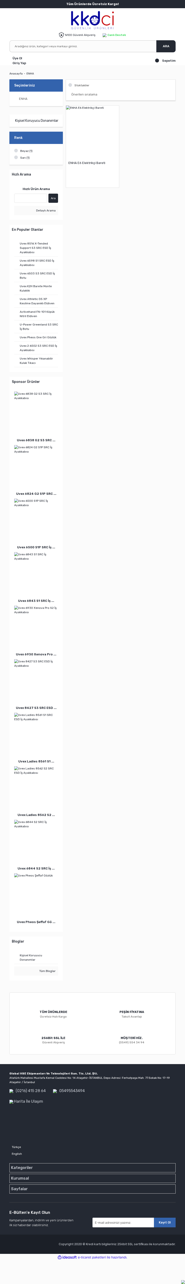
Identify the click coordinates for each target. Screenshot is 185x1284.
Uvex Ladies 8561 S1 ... (36, 761)
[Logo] (93, 20)
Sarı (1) (25, 157)
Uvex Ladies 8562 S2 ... (36, 815)
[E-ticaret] (92, 1257)
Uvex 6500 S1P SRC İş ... (36, 547)
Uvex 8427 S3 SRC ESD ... (36, 708)
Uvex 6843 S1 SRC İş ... (36, 601)
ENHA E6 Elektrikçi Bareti (86, 163)
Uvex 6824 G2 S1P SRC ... (36, 494)
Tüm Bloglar (47, 971)
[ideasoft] (67, 1257)
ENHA (30, 73)
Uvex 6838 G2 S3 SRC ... (36, 440)
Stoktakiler (81, 85)
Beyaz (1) (26, 151)
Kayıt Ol (165, 1222)
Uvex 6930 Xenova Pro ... (36, 654)
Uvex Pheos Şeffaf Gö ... (36, 922)
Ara (53, 198)
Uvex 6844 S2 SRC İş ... (36, 868)
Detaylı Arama (45, 210)
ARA (166, 46)
